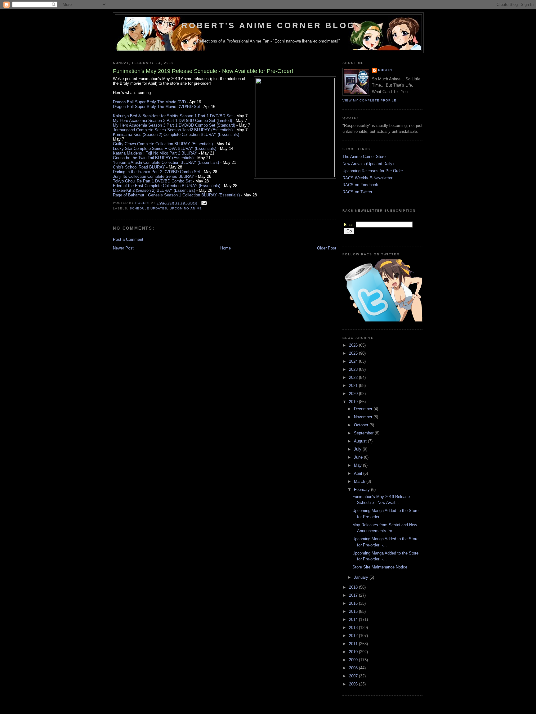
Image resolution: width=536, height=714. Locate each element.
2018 (354, 587)
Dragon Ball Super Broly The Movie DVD (149, 102)
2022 (354, 377)
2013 (354, 627)
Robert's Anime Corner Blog (268, 25)
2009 (354, 660)
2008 (354, 668)
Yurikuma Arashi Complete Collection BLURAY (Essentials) (166, 162)
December (363, 408)
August (361, 441)
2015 (354, 611)
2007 (354, 676)
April (358, 473)
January (361, 577)
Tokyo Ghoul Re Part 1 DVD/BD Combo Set (152, 181)
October (361, 425)
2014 (354, 619)
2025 (354, 353)
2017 (354, 595)
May (358, 465)
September (364, 433)
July (358, 449)
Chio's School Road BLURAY (139, 167)
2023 (354, 369)
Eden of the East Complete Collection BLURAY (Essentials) (166, 185)
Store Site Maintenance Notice (379, 567)
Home (225, 248)
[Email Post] (204, 202)
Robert (385, 70)
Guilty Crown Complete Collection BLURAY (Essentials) (163, 143)
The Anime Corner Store (364, 156)
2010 (354, 651)
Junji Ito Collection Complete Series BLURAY (153, 176)
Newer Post (123, 248)
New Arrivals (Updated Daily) (368, 163)
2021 (354, 385)
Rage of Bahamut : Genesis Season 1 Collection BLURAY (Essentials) (176, 195)
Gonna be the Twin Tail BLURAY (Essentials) (153, 157)
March (360, 481)
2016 (354, 603)
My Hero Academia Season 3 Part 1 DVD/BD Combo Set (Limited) (172, 120)
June (359, 457)
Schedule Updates (148, 208)
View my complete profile (369, 100)
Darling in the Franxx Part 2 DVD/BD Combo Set (156, 171)
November (363, 417)
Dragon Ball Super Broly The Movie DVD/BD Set (156, 106)
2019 (354, 401)
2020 (354, 393)
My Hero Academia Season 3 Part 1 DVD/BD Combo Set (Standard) (174, 125)
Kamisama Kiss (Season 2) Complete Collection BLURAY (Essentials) (176, 134)
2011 (354, 643)
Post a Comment (128, 239)
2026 (354, 345)
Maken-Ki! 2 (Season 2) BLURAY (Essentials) (154, 190)
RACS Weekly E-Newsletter (367, 178)
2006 (354, 684)
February (362, 489)
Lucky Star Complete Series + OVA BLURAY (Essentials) (164, 148)
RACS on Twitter (357, 192)
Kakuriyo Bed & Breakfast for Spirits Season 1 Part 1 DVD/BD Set (173, 116)
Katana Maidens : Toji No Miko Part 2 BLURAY (155, 153)
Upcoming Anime (186, 208)
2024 (354, 361)
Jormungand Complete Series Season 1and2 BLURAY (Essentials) (173, 130)
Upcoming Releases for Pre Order (372, 170)
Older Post (326, 248)
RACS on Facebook (360, 184)
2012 (354, 635)
